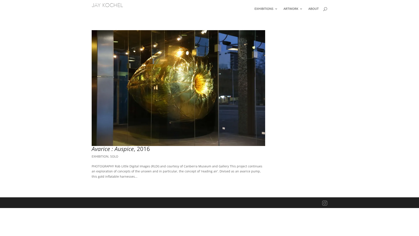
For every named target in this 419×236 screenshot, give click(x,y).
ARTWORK (290, 9)
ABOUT (313, 9)
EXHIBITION (100, 156)
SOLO (114, 156)
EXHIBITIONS (263, 9)
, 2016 (121, 149)
